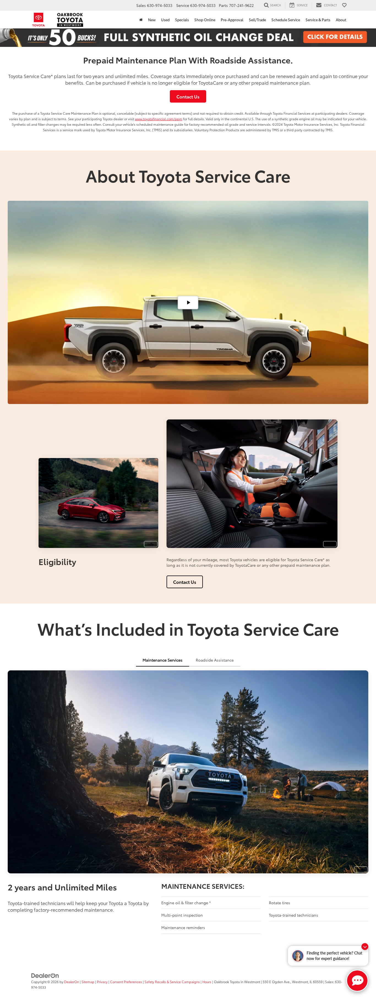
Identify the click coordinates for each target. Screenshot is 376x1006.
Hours (206, 981)
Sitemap (87, 981)
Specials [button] (182, 19)
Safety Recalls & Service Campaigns (172, 981)
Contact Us (188, 96)
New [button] (152, 19)
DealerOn (71, 981)
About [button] (341, 19)
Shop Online (204, 19)
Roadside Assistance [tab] (215, 660)
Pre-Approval (232, 19)
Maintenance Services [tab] (162, 660)
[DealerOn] (45, 975)
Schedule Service (285, 19)
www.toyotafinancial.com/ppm (158, 118)
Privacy (102, 981)
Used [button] (165, 19)
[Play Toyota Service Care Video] (188, 302)
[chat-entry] (357, 981)
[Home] (141, 19)
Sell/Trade (257, 19)
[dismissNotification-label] (364, 946)
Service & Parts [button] (318, 19)
